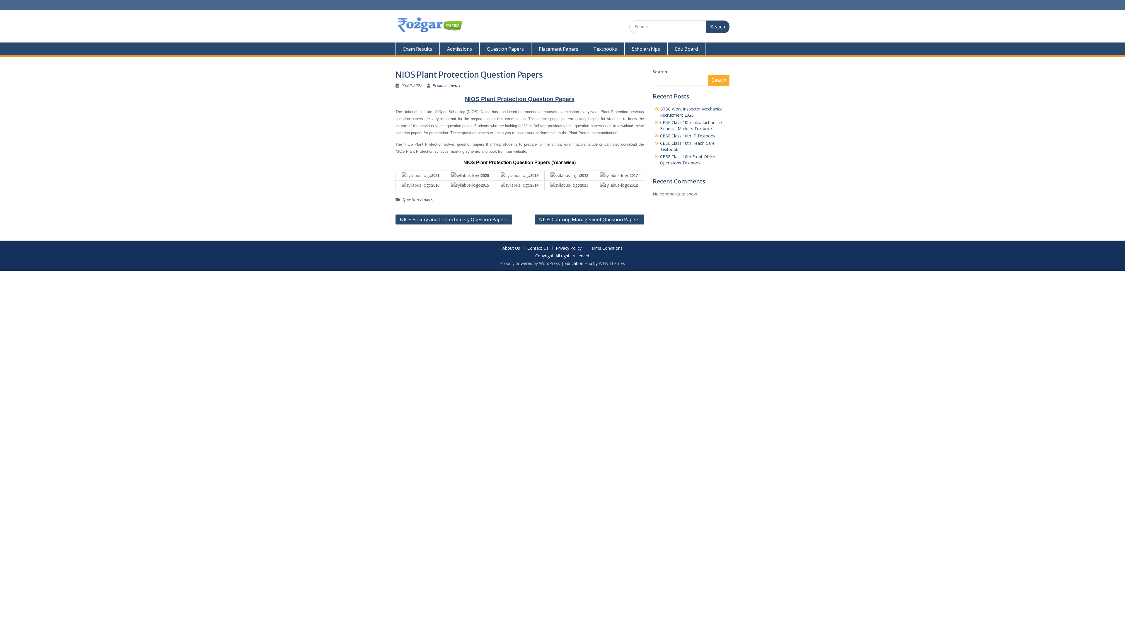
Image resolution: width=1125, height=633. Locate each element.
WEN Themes (612, 263)
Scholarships (646, 49)
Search (660, 71)
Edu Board (686, 49)
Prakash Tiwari (446, 85)
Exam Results (417, 49)
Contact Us (537, 248)
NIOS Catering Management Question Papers (589, 219)
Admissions (459, 49)
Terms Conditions (606, 248)
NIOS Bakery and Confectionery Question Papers (454, 219)
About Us (511, 248)
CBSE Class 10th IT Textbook (687, 136)
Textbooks (605, 49)
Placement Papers (558, 49)
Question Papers (505, 49)
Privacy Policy (569, 248)
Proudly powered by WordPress (530, 263)
